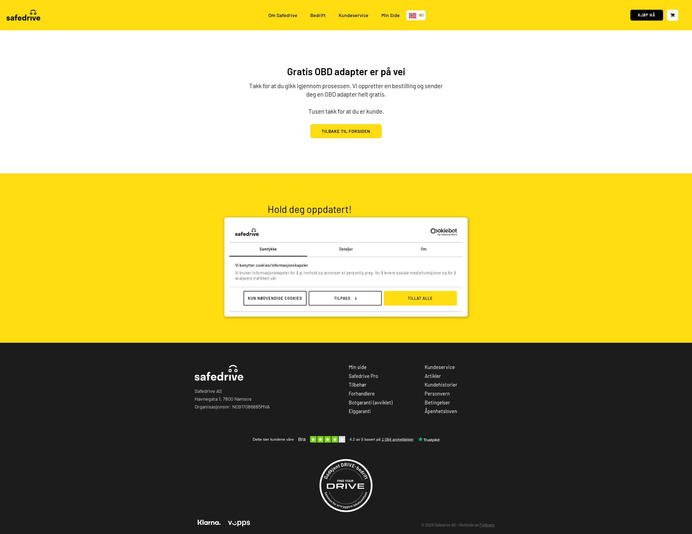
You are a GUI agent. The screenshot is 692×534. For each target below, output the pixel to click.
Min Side (390, 15)
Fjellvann (487, 525)
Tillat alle (420, 298)
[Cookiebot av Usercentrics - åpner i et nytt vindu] (433, 232)
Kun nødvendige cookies (275, 298)
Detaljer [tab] (346, 249)
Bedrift (318, 15)
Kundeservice (353, 15)
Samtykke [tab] (268, 249)
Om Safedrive (282, 15)
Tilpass (342, 298)
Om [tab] (424, 249)
